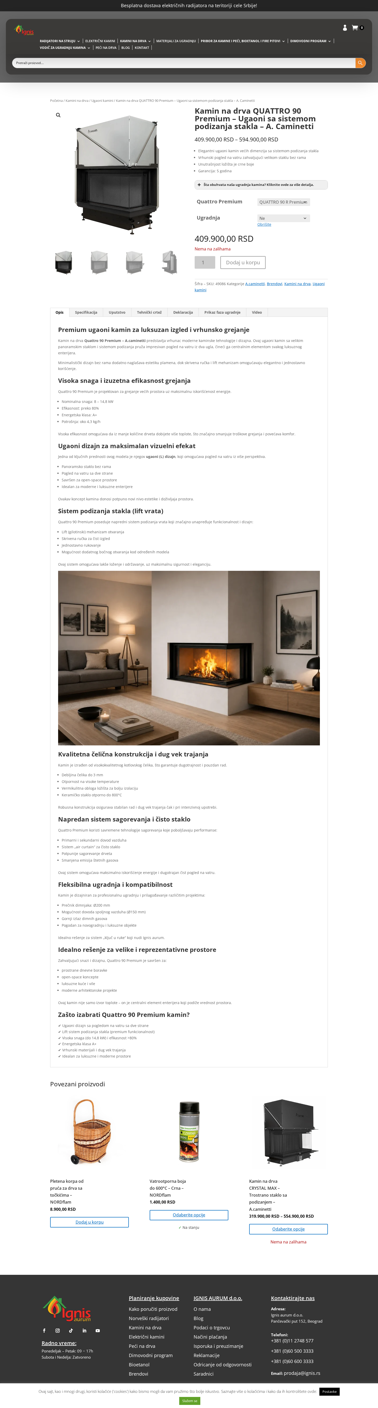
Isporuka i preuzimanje (218, 1346)
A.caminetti (255, 283)
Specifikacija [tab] (86, 312)
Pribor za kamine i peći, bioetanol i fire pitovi (240, 41)
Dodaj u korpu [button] (90, 1222)
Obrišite (264, 224)
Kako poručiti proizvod (153, 1309)
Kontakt (142, 48)
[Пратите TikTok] (71, 1330)
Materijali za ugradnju (176, 41)
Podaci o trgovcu (212, 1327)
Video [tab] (257, 312)
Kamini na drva (133, 41)
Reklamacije (207, 1355)
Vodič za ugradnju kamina (63, 48)
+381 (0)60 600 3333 (292, 1361)
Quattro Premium (219, 201)
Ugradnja (208, 217)
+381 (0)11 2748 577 (292, 1341)
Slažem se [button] (189, 1400)
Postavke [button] (329, 1391)
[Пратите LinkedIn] (84, 1330)
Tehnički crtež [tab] (149, 312)
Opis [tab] (60, 312)
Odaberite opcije (189, 1215)
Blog (125, 48)
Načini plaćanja (210, 1337)
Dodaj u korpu (243, 262)
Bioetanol (139, 1364)
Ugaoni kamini (102, 100)
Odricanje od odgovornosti (223, 1364)
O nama (202, 1309)
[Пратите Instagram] (57, 1330)
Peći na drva (106, 48)
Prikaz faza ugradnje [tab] (222, 312)
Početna (56, 100)
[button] (120, 175)
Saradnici (204, 1374)
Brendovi (274, 283)
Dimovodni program (308, 41)
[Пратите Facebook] (44, 1330)
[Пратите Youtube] (98, 1330)
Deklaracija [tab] (183, 312)
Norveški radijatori (149, 1318)
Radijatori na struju (57, 41)
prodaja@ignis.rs (302, 1373)
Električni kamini (100, 41)
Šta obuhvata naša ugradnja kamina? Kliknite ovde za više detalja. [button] (259, 185)
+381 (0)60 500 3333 (292, 1351)
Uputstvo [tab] (117, 312)
